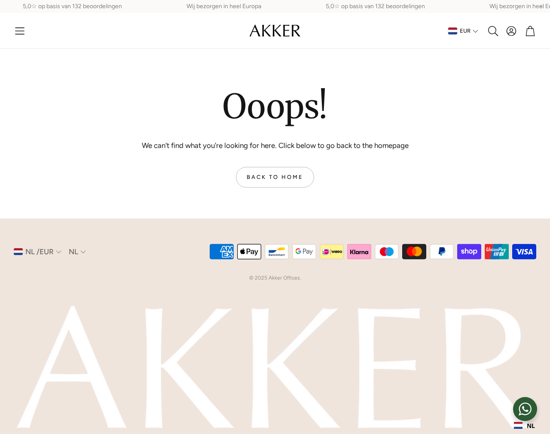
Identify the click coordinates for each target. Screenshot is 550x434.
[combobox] (524, 425)
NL (531, 426)
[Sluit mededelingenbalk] (541, 6)
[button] (20, 31)
